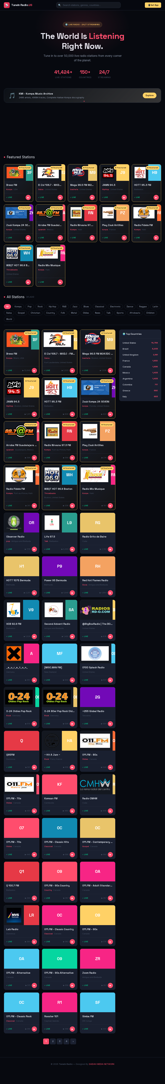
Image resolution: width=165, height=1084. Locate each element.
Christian (35, 312)
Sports (120, 312)
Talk (108, 312)
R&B (64, 306)
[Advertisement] (82, 129)
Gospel (21, 312)
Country (50, 312)
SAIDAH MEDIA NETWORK (101, 1064)
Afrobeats (135, 312)
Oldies (86, 312)
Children (150, 312)
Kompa (18, 306)
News (97, 312)
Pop (30, 306)
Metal (74, 312)
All (7, 306)
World (9, 319)
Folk (63, 312)
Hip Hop (52, 306)
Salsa (9, 312)
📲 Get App (153, 5)
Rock (40, 306)
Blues (86, 306)
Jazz (75, 306)
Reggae (143, 306)
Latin (155, 306)
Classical (99, 306)
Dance (130, 306)
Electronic (115, 306)
